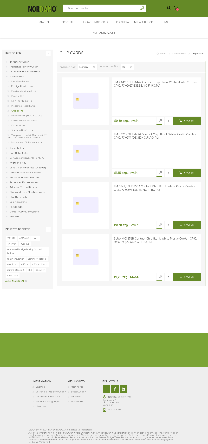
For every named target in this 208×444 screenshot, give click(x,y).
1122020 (11, 238)
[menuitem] (50, 386)
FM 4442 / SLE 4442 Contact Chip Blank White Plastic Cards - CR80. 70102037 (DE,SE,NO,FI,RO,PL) (155, 84)
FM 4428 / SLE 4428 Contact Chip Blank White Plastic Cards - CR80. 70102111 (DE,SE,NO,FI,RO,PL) (155, 136)
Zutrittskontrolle (18, 153)
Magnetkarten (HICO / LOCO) (26, 116)
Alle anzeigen (14, 281)
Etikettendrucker (19, 197)
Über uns (41, 406)
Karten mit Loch (19, 125)
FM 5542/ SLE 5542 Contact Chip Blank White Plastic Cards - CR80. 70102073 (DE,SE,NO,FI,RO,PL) (154, 188)
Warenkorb (176, 8)
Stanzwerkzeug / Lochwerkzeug (27, 192)
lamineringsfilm (15, 259)
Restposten (16, 207)
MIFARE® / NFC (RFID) (21, 101)
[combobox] (101, 8)
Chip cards (17, 111)
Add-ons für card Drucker (23, 187)
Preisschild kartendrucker (23, 67)
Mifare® (14, 217)
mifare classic (39, 264)
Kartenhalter (16, 148)
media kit (12, 264)
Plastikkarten (16, 76)
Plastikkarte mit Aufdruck (23, 91)
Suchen (142, 8)
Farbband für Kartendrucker (25, 72)
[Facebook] (115, 389)
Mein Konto (77, 387)
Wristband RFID (17, 163)
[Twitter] (106, 389)
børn (35, 238)
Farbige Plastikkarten (22, 86)
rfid (30, 270)
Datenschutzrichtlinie (48, 397)
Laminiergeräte (18, 202)
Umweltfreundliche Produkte (25, 173)
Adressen (76, 397)
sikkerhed (12, 275)
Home (163, 54)
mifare (24, 264)
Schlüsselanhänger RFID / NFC (26, 158)
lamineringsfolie (37, 259)
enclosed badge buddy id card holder (24, 251)
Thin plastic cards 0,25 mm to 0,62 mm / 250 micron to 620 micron (27, 136)
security (40, 270)
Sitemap (40, 387)
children (11, 244)
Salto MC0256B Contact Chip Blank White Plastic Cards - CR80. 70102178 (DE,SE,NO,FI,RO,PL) (155, 240)
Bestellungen (78, 392)
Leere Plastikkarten (20, 81)
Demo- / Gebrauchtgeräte (24, 212)
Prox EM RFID (17, 96)
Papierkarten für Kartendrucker (26, 142)
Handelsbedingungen (48, 401)
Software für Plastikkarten (24, 177)
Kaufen (189, 120)
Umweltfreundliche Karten (24, 121)
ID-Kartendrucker (19, 62)
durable (24, 244)
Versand (43, 442)
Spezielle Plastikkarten (22, 130)
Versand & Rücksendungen (51, 392)
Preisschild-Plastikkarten (23, 106)
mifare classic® (15, 270)
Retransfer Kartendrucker (23, 182)
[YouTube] (123, 389)
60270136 (24, 238)
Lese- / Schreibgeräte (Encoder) (27, 168)
